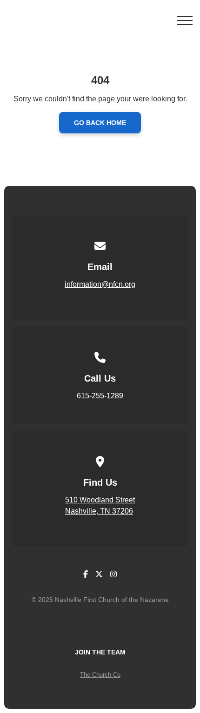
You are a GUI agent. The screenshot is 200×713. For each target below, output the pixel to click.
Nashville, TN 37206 (99, 511)
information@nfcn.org (100, 284)
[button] (185, 20)
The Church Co (100, 674)
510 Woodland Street (100, 500)
